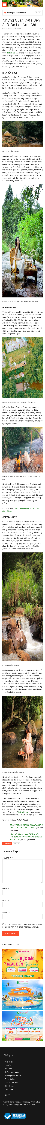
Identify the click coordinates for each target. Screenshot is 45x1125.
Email (5, 900)
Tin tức (16, 843)
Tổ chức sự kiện (11, 1082)
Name (5, 888)
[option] (24, 12)
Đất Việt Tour (24, 812)
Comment (7, 858)
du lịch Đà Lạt (12, 53)
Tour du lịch (10, 1079)
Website (6, 912)
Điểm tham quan (12, 1072)
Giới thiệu (9, 1062)
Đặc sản (8, 1068)
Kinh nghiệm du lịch (13, 1075)
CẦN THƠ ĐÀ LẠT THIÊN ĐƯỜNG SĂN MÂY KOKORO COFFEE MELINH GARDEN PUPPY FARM (26, 837)
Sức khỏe (9, 1089)
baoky (4, 29)
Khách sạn (9, 1086)
